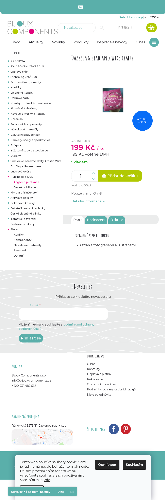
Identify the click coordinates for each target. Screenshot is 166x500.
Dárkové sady (20, 97)
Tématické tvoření (23, 218)
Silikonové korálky (23, 203)
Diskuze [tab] (116, 220)
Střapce (16, 145)
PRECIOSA (18, 61)
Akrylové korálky (22, 197)
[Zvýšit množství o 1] (94, 173)
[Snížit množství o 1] (94, 179)
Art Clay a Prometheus (26, 166)
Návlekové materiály (24, 129)
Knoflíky (16, 87)
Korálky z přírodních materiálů (31, 103)
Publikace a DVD (22, 176)
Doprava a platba (99, 374)
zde (47, 480)
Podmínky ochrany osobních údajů (111, 389)
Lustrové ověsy (21, 171)
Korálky (18, 234)
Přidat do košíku (122, 176)
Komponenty (22, 239)
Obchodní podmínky (101, 384)
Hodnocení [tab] (96, 220)
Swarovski (20, 250)
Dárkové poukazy (22, 224)
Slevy (14, 229)
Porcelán (17, 119)
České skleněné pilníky (26, 213)
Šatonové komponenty (26, 124)
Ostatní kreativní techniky (28, 208)
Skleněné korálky (22, 92)
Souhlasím (134, 465)
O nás (91, 364)
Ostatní (18, 255)
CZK (153, 17)
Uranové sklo (19, 71)
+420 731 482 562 (24, 386)
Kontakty (93, 369)
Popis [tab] (77, 220)
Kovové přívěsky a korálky (28, 113)
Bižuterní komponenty (26, 82)
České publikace (25, 187)
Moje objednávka (99, 394)
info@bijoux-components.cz (31, 380)
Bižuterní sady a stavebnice (29, 150)
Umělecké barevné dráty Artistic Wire (36, 161)
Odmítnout (107, 465)
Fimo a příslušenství (24, 192)
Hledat (102, 27)
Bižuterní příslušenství (25, 134)
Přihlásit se (31, 338)
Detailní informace (86, 201)
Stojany (16, 155)
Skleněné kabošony (24, 108)
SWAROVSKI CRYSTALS (27, 66)
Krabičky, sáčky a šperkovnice (31, 140)
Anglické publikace (26, 182)
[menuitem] (15, 42)
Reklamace (95, 379)
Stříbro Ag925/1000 (24, 76)
